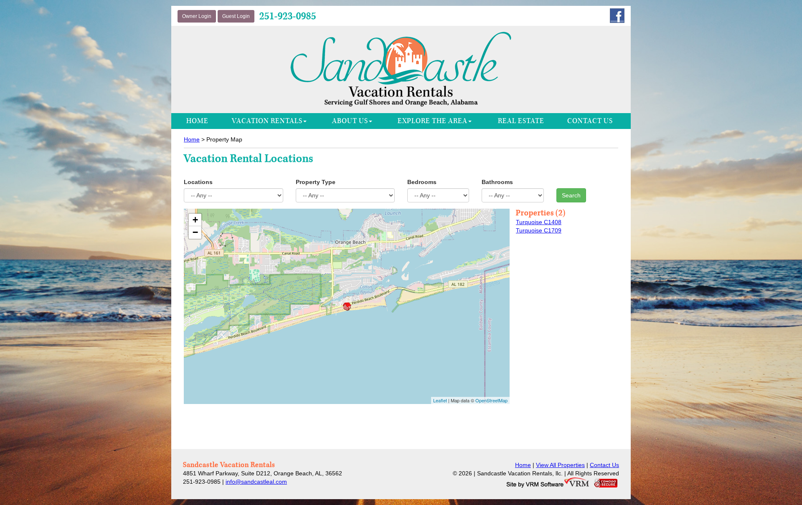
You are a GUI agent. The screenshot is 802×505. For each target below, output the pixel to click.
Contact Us (590, 121)
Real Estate (521, 121)
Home (197, 121)
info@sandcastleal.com (256, 481)
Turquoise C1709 (538, 230)
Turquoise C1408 (538, 222)
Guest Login (236, 16)
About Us (350, 121)
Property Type (315, 182)
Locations (198, 182)
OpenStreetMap (491, 400)
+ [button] (195, 220)
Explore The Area (432, 121)
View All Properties (560, 465)
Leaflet (440, 400)
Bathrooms (497, 182)
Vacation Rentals (267, 121)
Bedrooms (422, 182)
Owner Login (196, 16)
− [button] (195, 232)
